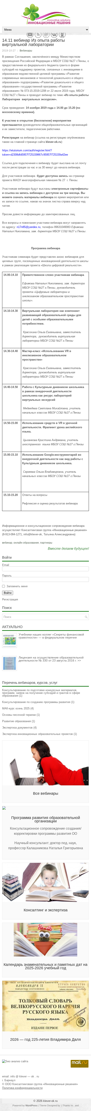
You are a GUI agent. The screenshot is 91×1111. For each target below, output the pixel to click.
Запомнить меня (17, 586)
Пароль (7, 575)
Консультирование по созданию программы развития (36, 702)
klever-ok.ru (50, 1100)
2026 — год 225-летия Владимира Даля (45, 1039)
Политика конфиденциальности (22, 1088)
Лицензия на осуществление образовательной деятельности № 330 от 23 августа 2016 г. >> (51, 659)
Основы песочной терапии (19, 714)
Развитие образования (16, 721)
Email (5, 565)
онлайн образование (26, 542)
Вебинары (26, 50)
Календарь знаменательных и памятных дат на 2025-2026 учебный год (45, 966)
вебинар (7, 542)
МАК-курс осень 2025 (16, 708)
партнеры (46, 542)
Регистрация (10, 599)
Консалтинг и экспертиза (46, 910)
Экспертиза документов (17, 727)
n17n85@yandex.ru (28, 227)
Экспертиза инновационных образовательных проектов (37, 734)
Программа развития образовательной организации (45, 819)
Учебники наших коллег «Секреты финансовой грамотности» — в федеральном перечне (51, 636)
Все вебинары (45, 793)
